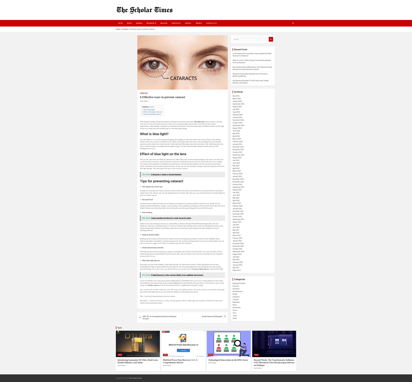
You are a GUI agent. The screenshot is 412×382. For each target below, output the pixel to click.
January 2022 (237, 209)
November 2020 (238, 246)
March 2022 (237, 203)
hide (152, 107)
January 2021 (237, 241)
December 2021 (238, 211)
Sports (199, 23)
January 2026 (237, 101)
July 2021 (236, 225)
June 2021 (236, 227)
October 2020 (237, 249)
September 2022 (238, 187)
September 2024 (238, 125)
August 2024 (237, 128)
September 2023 (238, 155)
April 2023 (236, 168)
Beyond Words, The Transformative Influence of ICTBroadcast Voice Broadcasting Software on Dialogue (274, 362)
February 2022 (238, 206)
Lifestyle (176, 23)
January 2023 (237, 176)
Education (236, 289)
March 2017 (237, 270)
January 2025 (237, 117)
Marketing (236, 302)
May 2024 (236, 133)
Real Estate (237, 307)
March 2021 (237, 235)
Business (150, 23)
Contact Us (211, 23)
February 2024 (238, 141)
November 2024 (238, 120)
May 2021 (236, 230)
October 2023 (237, 152)
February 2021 (238, 238)
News (129, 23)
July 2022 (236, 192)
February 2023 (238, 174)
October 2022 (237, 184)
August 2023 (237, 158)
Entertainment (237, 291)
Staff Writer (144, 101)
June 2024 (236, 131)
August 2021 (237, 222)
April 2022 (236, 201)
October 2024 (237, 123)
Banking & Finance (239, 283)
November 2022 (238, 182)
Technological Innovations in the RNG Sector (228, 360)
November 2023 (238, 150)
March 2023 (237, 171)
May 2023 (236, 166)
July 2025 (236, 109)
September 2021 (238, 219)
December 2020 (238, 243)
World (139, 23)
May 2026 (236, 96)
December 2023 (238, 147)
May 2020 (236, 260)
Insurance (236, 297)
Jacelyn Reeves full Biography (211, 316)
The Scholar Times (135, 378)
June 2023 (236, 163)
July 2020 (236, 257)
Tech (120, 23)
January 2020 (237, 265)
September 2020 (238, 251)
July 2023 (236, 160)
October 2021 (237, 217)
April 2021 (236, 233)
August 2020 (237, 254)
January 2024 (237, 144)
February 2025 (238, 115)
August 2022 (237, 190)
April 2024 (236, 136)
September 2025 (238, 104)
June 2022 (236, 195)
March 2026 (237, 99)
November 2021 (238, 214)
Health (163, 23)
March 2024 (237, 139)
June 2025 (236, 112)
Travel (188, 23)
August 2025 (237, 107)
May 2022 (236, 198)
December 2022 (238, 179)
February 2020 (238, 262)
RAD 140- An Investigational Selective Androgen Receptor (159, 317)
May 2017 (236, 268)
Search (271, 39)
